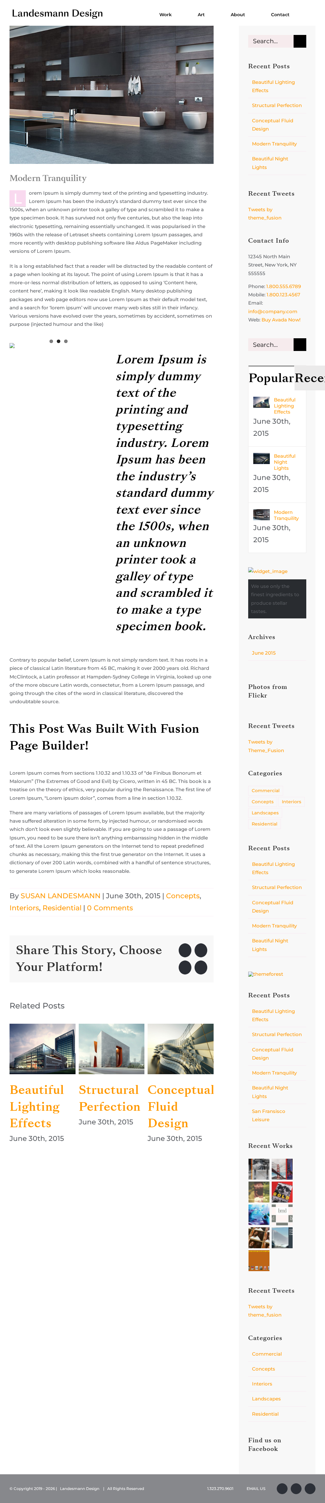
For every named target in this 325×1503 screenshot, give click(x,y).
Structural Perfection (110, 1098)
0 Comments (110, 908)
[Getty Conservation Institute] (259, 1192)
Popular (271, 378)
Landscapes (265, 812)
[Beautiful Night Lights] (261, 457)
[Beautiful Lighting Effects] (43, 1049)
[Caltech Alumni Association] (259, 1169)
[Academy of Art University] (282, 1169)
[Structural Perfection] (112, 1049)
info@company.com (272, 311)
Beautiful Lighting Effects (37, 1106)
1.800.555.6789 (283, 286)
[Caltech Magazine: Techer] (259, 1237)
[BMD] (282, 1214)
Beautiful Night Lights (284, 462)
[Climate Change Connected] (282, 1237)
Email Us (255, 1488)
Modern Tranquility (274, 144)
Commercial (266, 790)
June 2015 (264, 653)
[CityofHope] (259, 1214)
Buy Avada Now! (281, 320)
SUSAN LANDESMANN (61, 896)
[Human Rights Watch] (282, 1192)
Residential (62, 908)
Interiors (24, 908)
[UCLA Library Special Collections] (259, 1260)
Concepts (183, 896)
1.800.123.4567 (283, 295)
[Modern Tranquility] (261, 513)
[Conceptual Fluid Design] (181, 1049)
